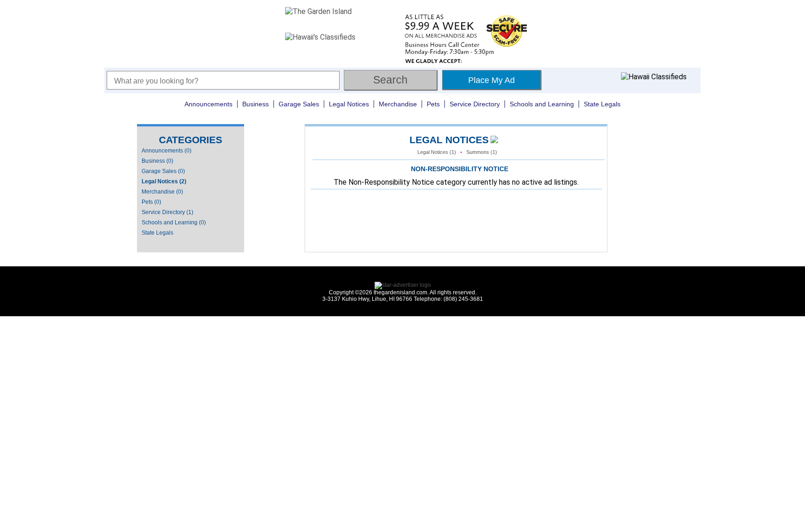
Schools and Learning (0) (174, 222)
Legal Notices (349, 104)
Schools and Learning (542, 104)
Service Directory (475, 104)
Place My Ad (491, 80)
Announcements (208, 104)
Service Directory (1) (167, 212)
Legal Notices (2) (164, 181)
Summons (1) (481, 152)
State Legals (602, 104)
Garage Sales (299, 104)
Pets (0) (151, 202)
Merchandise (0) (162, 191)
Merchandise (398, 104)
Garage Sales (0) (163, 171)
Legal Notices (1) (436, 152)
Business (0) (157, 161)
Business (255, 104)
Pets (433, 104)
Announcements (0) (166, 150)
